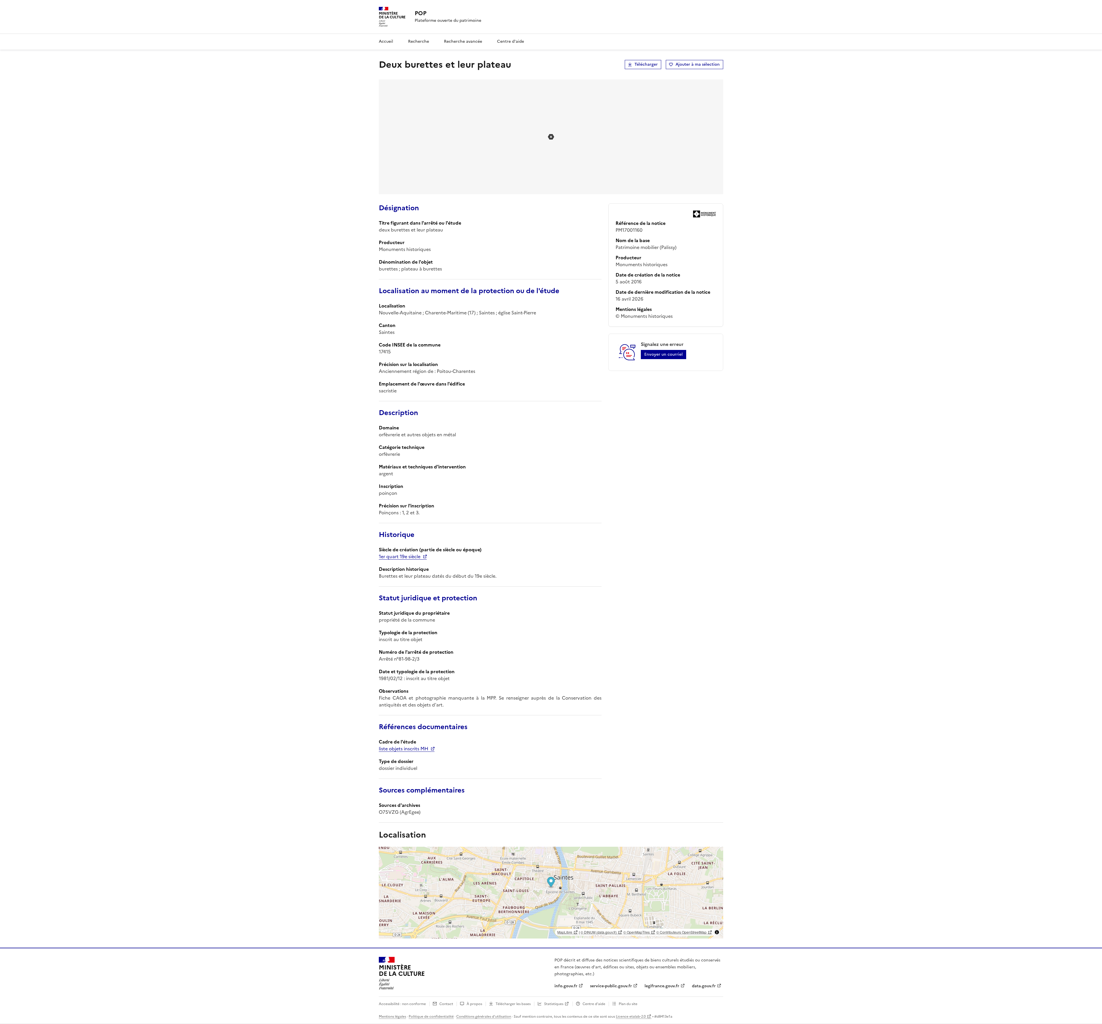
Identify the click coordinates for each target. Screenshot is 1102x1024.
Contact (446, 1004)
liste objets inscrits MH (403, 748)
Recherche (418, 41)
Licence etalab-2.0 (631, 1016)
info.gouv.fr (565, 986)
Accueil (386, 41)
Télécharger (646, 64)
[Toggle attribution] (716, 932)
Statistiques (553, 1004)
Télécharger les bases (513, 1004)
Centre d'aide (510, 41)
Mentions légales (392, 1016)
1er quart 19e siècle (399, 556)
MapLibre (564, 932)
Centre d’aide (594, 1004)
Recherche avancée (463, 41)
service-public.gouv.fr (611, 986)
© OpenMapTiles (636, 932)
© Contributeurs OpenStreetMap (681, 932)
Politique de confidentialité (431, 1016)
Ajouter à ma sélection (698, 64)
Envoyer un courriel (663, 354)
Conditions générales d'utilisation (483, 1016)
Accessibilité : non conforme (402, 1004)
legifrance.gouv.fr (662, 986)
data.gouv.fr (704, 986)
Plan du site (628, 1004)
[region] (551, 893)
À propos (474, 1004)
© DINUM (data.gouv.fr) (599, 932)
